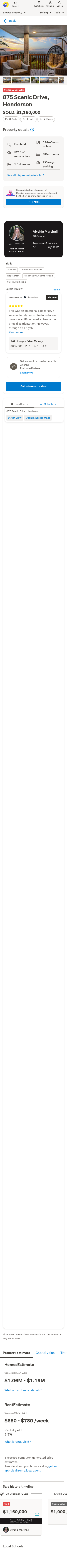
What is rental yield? (17, 1441)
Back (12, 20)
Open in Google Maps (38, 417)
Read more (16, 332)
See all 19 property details (24, 175)
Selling (44, 12)
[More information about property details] (32, 129)
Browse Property (13, 12)
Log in (60, 5)
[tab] (19, 404)
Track (35, 202)
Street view (14, 417)
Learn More (26, 372)
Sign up (50, 5)
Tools (57, 12)
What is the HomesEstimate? (23, 1390)
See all (57, 289)
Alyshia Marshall (19, 1529)
